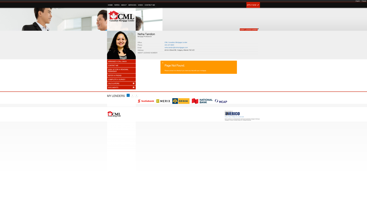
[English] (358, 1)
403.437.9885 (169, 45)
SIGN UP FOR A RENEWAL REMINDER (118, 70)
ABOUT (124, 5)
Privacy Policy (228, 116)
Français (364, 1)
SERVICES (132, 5)
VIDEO (140, 5)
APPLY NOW (251, 5)
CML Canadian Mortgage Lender (176, 42)
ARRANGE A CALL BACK (117, 61)
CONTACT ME (150, 5)
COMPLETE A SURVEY (116, 79)
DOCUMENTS (113, 87)
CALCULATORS (113, 83)
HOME (110, 5)
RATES (117, 5)
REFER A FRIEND (114, 75)
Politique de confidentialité (238, 116)
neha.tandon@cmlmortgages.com (176, 47)
